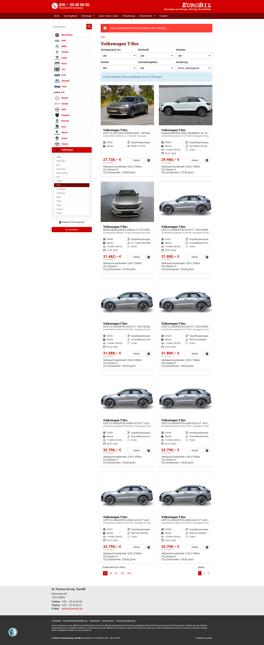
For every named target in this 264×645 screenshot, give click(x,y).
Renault (65, 121)
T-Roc (58, 185)
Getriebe (180, 49)
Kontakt (163, 16)
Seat (63, 126)
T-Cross (59, 181)
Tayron (58, 201)
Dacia (64, 63)
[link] (149, 160)
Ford (63, 75)
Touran (59, 213)
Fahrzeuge (86, 16)
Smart (64, 138)
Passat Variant (62, 173)
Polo (58, 177)
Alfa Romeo (67, 35)
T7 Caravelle (61, 189)
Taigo (58, 197)
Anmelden (56, 621)
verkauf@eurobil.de (71, 608)
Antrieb (105, 62)
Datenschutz (108, 621)
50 (116, 573)
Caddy (58, 157)
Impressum (94, 621)
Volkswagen (67, 150)
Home (56, 16)
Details (136, 160)
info (103, 36)
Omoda (64, 103)
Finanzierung (129, 16)
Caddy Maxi (60, 161)
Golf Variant (61, 169)
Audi (63, 40)
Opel (63, 109)
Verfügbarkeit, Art (111, 49)
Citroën (65, 52)
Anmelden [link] (73, 229)
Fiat (63, 69)
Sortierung (182, 62)
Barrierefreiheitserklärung (75, 621)
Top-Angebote (70, 16)
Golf (58, 165)
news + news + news (108, 16)
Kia (63, 92)
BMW (63, 46)
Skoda (64, 132)
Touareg (59, 209)
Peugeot (65, 115)
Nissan (64, 98)
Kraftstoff (143, 49)
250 (129, 573)
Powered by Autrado (204, 638)
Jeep (63, 86)
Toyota (64, 144)
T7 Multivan (60, 193)
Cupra (64, 58)
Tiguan (59, 205)
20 (111, 573)
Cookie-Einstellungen (126, 621)
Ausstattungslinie (147, 62)
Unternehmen (145, 16)
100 (122, 573)
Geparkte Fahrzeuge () (73, 222)
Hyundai (65, 81)
